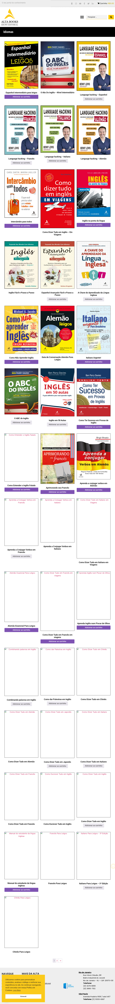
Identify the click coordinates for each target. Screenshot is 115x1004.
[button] (82, 17)
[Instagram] (76, 3)
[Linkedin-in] (92, 3)
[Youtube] (80, 3)
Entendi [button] (23, 996)
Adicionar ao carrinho (21, 97)
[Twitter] (88, 3)
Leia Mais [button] (17, 990)
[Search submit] (111, 17)
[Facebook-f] (84, 3)
